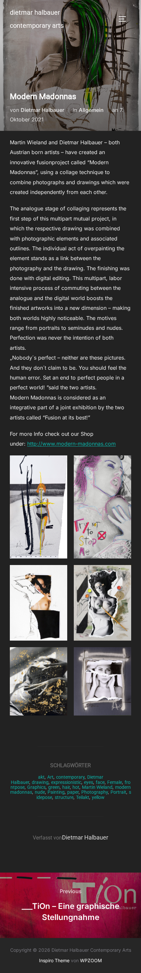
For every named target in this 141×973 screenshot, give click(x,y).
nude (40, 792)
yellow (98, 797)
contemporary (70, 777)
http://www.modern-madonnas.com (71, 443)
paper (73, 792)
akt (41, 777)
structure (64, 797)
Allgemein (91, 110)
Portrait (118, 792)
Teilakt (82, 797)
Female (114, 782)
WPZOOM (91, 960)
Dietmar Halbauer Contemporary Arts (37, 19)
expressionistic (66, 782)
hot (75, 787)
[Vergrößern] (58, 464)
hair (66, 787)
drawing (40, 782)
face (100, 782)
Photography (94, 792)
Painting (56, 792)
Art (50, 777)
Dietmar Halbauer (42, 110)
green (54, 787)
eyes (88, 782)
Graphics (36, 787)
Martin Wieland (97, 787)
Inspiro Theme (54, 960)
